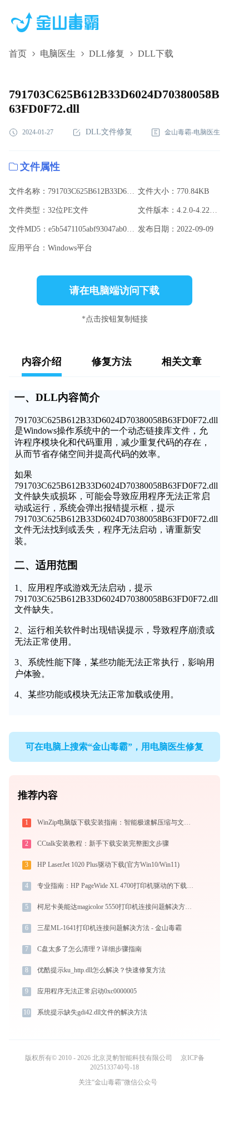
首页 (18, 53)
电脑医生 (58, 53)
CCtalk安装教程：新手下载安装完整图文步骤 (103, 843)
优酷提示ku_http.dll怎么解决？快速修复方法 (101, 970)
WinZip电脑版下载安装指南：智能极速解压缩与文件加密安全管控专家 (117, 822)
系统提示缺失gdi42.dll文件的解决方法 (92, 1012)
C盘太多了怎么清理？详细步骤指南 (89, 949)
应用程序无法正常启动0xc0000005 (87, 991)
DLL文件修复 (109, 132)
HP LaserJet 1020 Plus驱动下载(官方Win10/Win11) (108, 864)
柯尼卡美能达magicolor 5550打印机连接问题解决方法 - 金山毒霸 (117, 907)
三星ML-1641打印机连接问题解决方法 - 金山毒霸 (109, 928)
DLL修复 (107, 53)
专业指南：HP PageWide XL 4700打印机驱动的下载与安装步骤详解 (117, 886)
